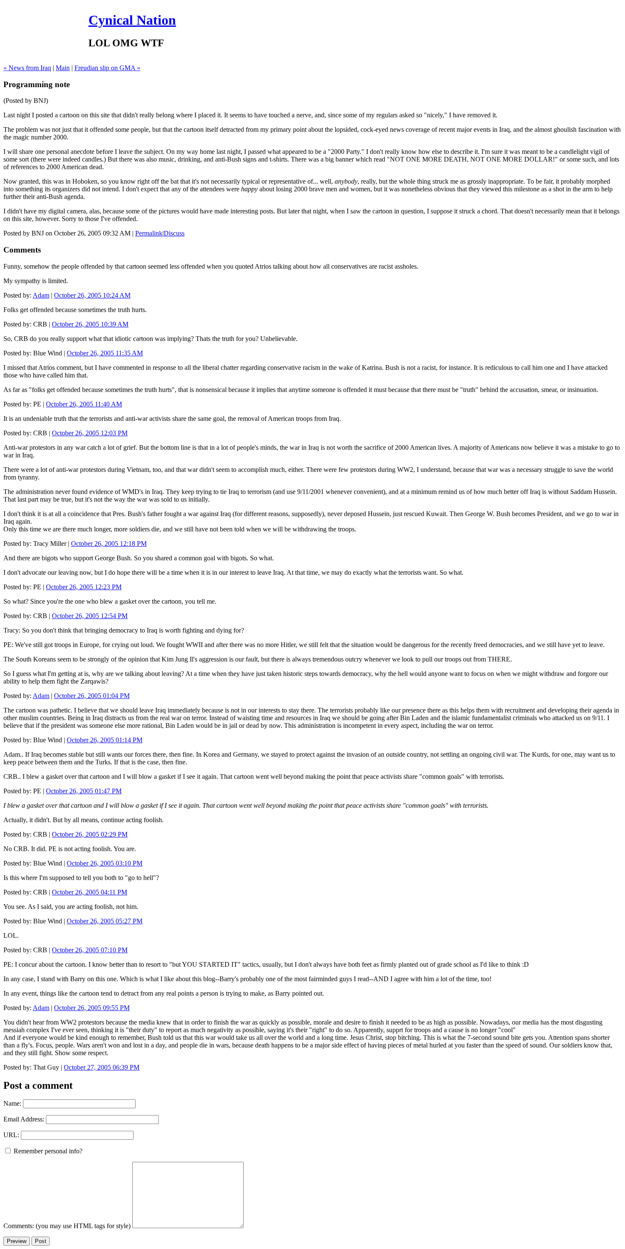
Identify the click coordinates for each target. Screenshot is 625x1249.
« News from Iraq (27, 67)
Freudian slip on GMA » (107, 67)
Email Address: (23, 1119)
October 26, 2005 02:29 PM (90, 834)
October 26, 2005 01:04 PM (92, 695)
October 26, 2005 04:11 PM (89, 892)
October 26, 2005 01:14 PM (104, 740)
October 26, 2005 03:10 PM (104, 863)
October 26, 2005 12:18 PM (109, 543)
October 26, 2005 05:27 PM (104, 921)
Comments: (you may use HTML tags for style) (67, 1225)
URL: (11, 1134)
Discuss (174, 233)
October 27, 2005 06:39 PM (101, 1067)
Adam (41, 295)
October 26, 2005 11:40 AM (84, 404)
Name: (12, 1103)
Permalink (148, 233)
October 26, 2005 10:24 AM (92, 295)
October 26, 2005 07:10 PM (90, 950)
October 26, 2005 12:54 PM (90, 615)
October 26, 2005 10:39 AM (90, 324)
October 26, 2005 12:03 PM (90, 433)
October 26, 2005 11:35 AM (105, 353)
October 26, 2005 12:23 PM (84, 586)
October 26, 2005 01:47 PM (84, 791)
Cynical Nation (132, 20)
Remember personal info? (47, 1151)
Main (63, 67)
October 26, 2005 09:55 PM (92, 1007)
